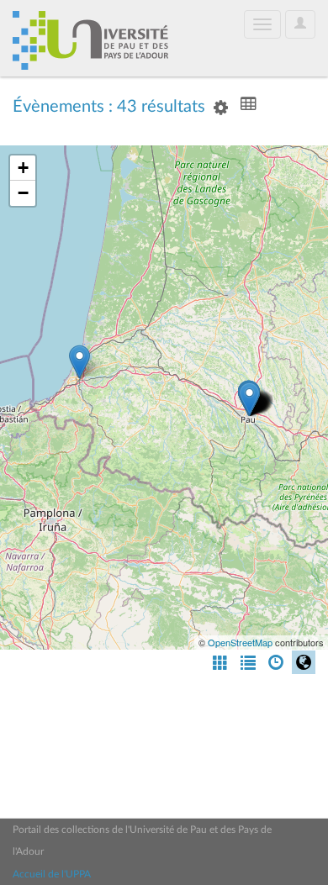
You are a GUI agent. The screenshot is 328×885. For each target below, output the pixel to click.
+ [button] (23, 167)
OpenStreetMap (240, 642)
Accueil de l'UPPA (52, 874)
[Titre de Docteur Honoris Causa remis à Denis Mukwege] (79, 362)
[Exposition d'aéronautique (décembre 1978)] (249, 399)
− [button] (23, 192)
